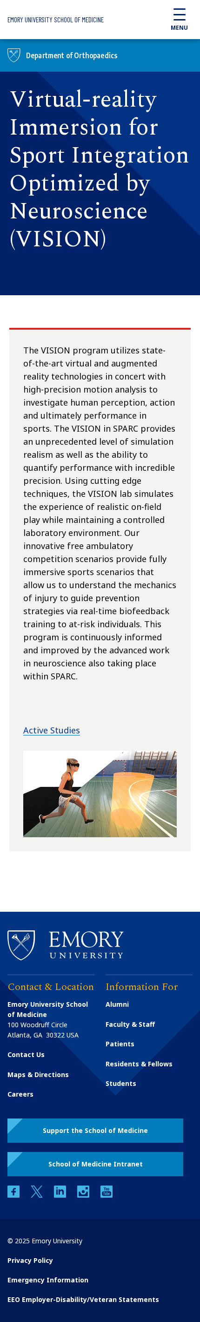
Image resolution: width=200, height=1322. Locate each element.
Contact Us (26, 1054)
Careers (20, 1094)
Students (121, 1083)
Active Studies (51, 730)
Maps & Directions (38, 1074)
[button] (95, 1131)
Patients (120, 1043)
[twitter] (38, 1195)
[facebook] (14, 1195)
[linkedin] (61, 1195)
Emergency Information (47, 1279)
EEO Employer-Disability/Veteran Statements (83, 1299)
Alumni (117, 1004)
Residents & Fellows (139, 1063)
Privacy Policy (30, 1260)
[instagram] (84, 1195)
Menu (179, 28)
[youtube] (106, 1195)
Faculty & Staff (130, 1024)
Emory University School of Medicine (55, 19)
